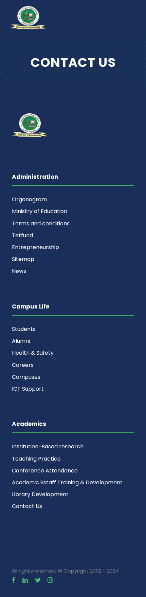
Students (24, 329)
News (19, 271)
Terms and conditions (41, 223)
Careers (23, 365)
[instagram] (50, 580)
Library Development (40, 494)
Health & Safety (33, 353)
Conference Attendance (45, 470)
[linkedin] (25, 580)
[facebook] (14, 580)
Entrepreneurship (35, 247)
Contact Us (27, 506)
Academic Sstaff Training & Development (67, 482)
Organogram (29, 199)
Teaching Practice (36, 459)
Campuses (26, 377)
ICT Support (28, 389)
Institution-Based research (48, 446)
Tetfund (22, 235)
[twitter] (38, 580)
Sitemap (23, 259)
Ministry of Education (39, 211)
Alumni (21, 341)
